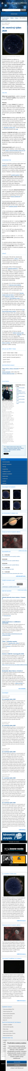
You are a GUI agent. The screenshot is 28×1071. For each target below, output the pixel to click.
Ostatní (4, 481)
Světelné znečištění (7, 474)
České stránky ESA (7, 1018)
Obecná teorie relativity (12, 448)
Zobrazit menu (14, 14)
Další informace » (21, 920)
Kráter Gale (18, 446)
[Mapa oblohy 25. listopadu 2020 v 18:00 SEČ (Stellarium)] (13, 44)
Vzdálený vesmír (6, 471)
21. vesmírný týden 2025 (9, 778)
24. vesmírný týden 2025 (9, 699)
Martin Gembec (5, 24)
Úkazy (16, 18)
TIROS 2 (16, 258)
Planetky (5, 1044)
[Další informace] (14, 886)
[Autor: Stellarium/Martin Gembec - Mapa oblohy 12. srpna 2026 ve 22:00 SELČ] (18, 494)
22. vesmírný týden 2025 (9, 751)
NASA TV (5, 1020)
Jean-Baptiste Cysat (15, 298)
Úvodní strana (5, 18)
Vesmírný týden (7, 451)
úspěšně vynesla (13, 206)
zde (17, 129)
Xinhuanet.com (7, 615)
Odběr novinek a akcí (8, 580)
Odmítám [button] (17, 1065)
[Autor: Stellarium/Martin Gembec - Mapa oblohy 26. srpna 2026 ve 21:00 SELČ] (18, 505)
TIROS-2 (22, 448)
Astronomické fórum (8, 1035)
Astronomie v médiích (8, 1031)
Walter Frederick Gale (18, 333)
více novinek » (22, 688)
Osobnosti (5, 478)
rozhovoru (8, 646)
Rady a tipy (5, 1029)
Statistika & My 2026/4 (13, 643)
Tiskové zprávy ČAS (7, 1011)
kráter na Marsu (6, 342)
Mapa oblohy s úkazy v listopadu (10, 368)
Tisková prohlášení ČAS (8, 1009)
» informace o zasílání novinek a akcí (10, 586)
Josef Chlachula (5, 639)
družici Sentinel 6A (15, 196)
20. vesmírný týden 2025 (9, 802)
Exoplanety (5, 469)
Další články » (22, 829)
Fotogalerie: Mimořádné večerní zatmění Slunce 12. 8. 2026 (21, 393)
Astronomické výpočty (8, 1027)
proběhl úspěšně (15, 175)
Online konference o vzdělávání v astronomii (11, 622)
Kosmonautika (6, 462)
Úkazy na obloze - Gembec (15, 449)
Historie (4, 483)
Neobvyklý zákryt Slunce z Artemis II (12, 671)
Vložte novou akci (23, 550)
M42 (19, 448)
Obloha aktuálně (6, 372)
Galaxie (5, 1042)
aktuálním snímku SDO (9, 127)
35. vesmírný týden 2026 (9, 874)
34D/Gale (19, 334)
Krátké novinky (6, 591)
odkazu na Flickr (19, 683)
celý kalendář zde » (21, 576)
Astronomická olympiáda (9, 1013)
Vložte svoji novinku (22, 590)
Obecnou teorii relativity (15, 285)
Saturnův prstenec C (13, 268)
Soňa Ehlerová (5, 620)
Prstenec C (6, 449)
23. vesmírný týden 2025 (9, 725)
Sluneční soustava (6, 464)
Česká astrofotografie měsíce (11, 532)
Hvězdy (4, 466)
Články (12, 18)
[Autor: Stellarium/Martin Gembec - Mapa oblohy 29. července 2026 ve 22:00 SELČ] (7, 494)
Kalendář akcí (6, 551)
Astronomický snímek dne (10, 513)
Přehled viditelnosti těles (8, 373)
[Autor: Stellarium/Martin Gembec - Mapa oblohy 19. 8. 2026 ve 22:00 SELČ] (7, 505)
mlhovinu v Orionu (9, 296)
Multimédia (5, 476)
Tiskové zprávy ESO (7, 1015)
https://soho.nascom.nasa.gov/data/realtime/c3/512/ (14, 664)
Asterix (5, 448)
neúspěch (4, 165)
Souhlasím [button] (17, 1062)
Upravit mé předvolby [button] (17, 1068)
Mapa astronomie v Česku (9, 1033)
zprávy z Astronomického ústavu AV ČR (15, 150)
